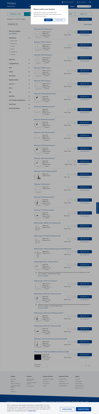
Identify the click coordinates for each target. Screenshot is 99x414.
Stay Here (48, 19)
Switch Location (59, 19)
